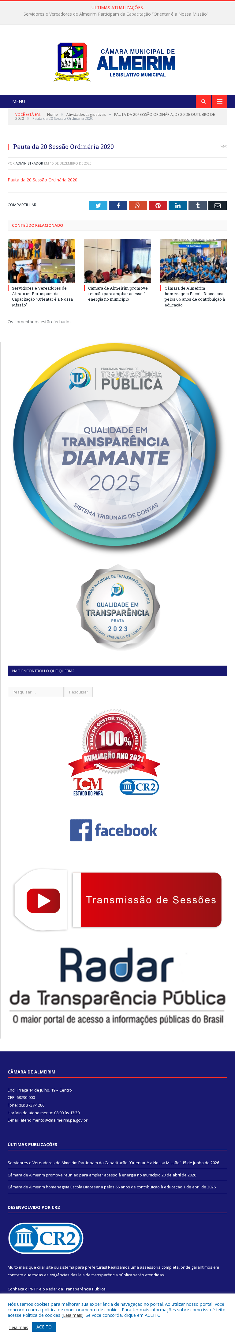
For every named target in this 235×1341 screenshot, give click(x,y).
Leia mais (72, 1315)
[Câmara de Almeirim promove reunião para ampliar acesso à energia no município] (117, 261)
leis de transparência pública (105, 1275)
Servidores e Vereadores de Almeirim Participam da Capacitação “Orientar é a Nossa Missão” (42, 296)
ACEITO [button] (44, 1327)
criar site (45, 1267)
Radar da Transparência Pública (76, 1289)
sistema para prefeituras (83, 1267)
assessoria (150, 1267)
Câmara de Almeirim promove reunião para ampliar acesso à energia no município (116, 14)
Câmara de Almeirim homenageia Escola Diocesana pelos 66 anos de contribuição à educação (195, 296)
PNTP (33, 1289)
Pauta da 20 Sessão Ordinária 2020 (42, 180)
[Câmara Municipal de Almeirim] (117, 60)
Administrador (29, 163)
